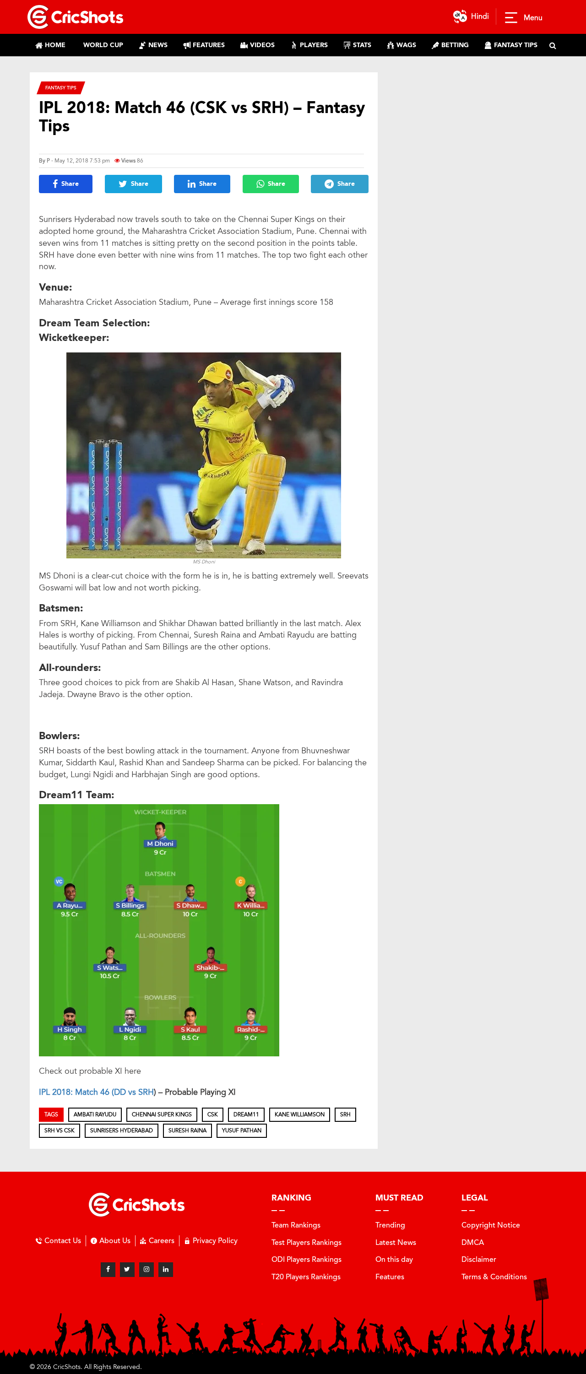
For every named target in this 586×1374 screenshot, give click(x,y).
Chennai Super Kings (162, 1114)
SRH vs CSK (59, 1130)
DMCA (472, 1242)
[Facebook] (108, 1269)
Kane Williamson (300, 1114)
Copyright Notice (490, 1225)
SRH (146, 1092)
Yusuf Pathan (241, 1130)
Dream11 (246, 1114)
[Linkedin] (165, 1269)
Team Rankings (295, 1225)
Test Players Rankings (306, 1242)
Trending (390, 1225)
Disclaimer (478, 1259)
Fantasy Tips (60, 88)
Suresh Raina (187, 1130)
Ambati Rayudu (95, 1114)
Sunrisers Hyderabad (121, 1130)
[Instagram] (146, 1269)
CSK (212, 1114)
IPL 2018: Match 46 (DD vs (88, 1092)
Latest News (395, 1242)
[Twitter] (127, 1269)
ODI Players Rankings (306, 1259)
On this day (394, 1259)
